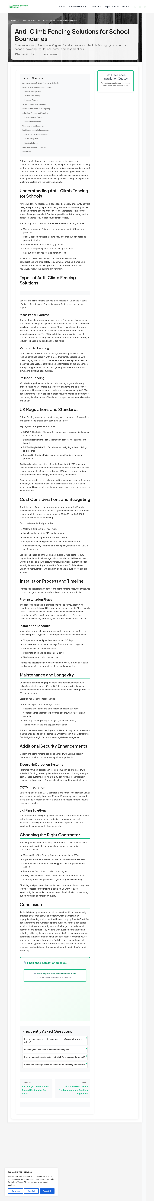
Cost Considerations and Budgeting (36, 109)
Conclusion (26, 152)
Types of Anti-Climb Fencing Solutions (37, 87)
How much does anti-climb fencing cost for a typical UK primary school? (53, 1040)
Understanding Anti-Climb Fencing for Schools (40, 83)
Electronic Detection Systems (36, 134)
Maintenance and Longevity (33, 126)
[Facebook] (140, 7)
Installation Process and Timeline (35, 113)
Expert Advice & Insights (117, 6)
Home (62, 6)
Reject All (31, 1191)
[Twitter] (145, 7)
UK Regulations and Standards (34, 104)
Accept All (47, 1191)
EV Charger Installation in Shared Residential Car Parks (35, 1090)
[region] (31, 1182)
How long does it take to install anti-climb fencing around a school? (54, 1057)
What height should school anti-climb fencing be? (46, 1049)
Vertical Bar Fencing (32, 96)
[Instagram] (135, 7)
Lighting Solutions (31, 143)
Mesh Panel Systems (33, 91)
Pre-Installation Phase (33, 117)
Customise (16, 1191)
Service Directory (77, 6)
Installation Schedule (33, 122)
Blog (19, 20)
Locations (96, 6)
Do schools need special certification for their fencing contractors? (54, 1064)
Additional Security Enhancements (35, 130)
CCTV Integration (31, 139)
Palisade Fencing (31, 100)
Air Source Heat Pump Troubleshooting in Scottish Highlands (73, 1090)
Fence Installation (29, 20)
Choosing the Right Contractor (34, 147)
